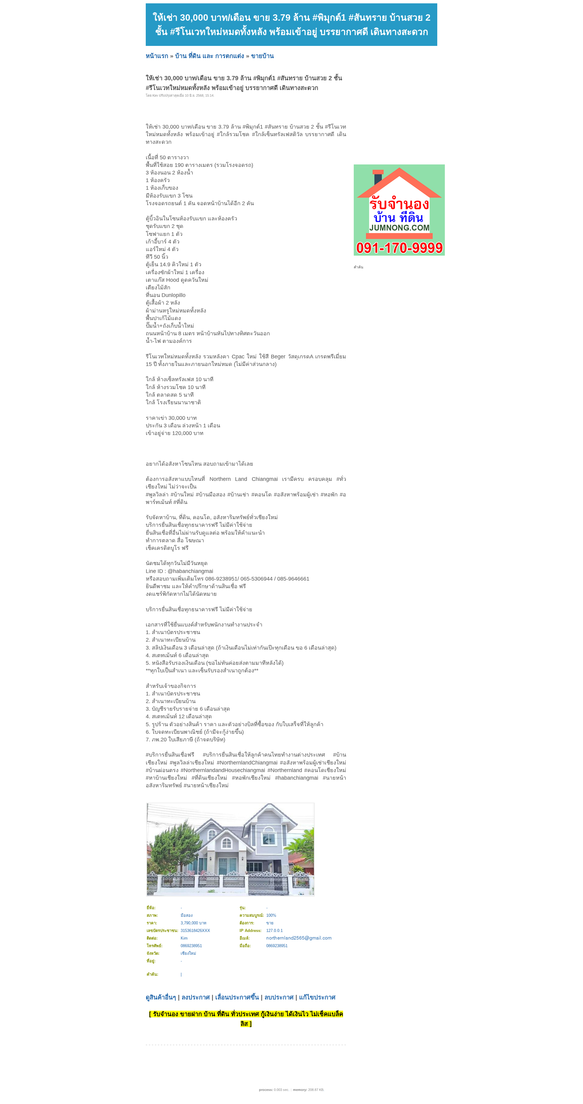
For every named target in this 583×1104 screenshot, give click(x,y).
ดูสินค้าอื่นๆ (161, 997)
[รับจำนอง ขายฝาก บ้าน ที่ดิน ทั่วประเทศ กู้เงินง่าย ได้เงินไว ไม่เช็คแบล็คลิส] (399, 254)
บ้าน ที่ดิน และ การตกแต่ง (209, 56)
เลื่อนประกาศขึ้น (237, 997)
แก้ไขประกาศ (317, 997)
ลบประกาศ (279, 997)
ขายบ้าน (262, 56)
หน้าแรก (157, 56)
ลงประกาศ (196, 997)
